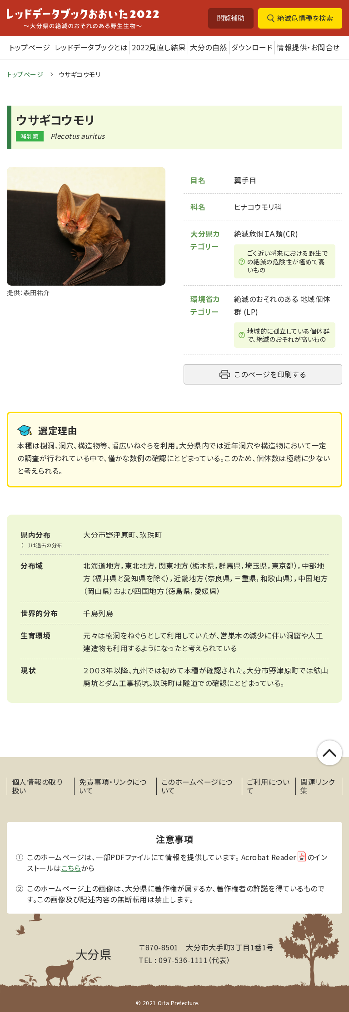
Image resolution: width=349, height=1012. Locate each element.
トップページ (29, 47)
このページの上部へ (329, 752)
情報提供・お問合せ (308, 47)
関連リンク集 (317, 786)
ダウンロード (252, 47)
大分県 (93, 953)
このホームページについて (197, 786)
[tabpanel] (86, 232)
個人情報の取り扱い (37, 786)
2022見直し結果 (159, 47)
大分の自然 (208, 47)
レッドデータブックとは (91, 47)
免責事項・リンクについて (112, 786)
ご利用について (268, 786)
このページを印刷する (270, 374)
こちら (71, 867)
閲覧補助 (230, 18)
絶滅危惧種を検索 (305, 18)
